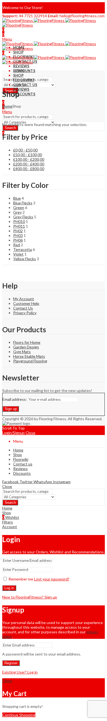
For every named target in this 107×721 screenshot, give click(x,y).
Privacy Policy (24, 312)
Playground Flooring (30, 361)
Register (11, 663)
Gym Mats (22, 351)
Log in (9, 588)
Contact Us (23, 308)
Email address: (15, 399)
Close (30, 432)
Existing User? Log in (20, 672)
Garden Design (26, 347)
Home (7, 106)
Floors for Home (26, 342)
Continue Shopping (18, 715)
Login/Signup (13, 432)
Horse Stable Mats (29, 356)
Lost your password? (51, 579)
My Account (23, 298)
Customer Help (26, 303)
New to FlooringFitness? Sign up (29, 597)
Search (10, 128)
